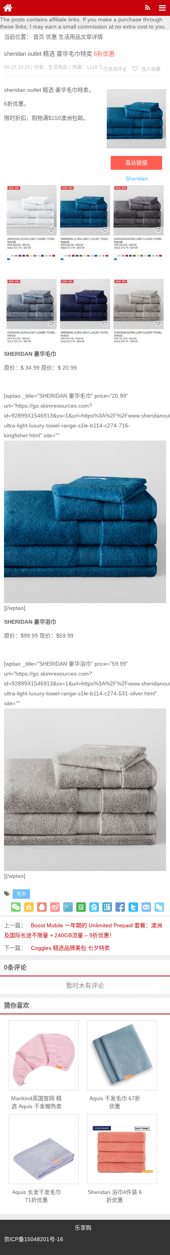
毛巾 (21, 894)
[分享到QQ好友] (42, 907)
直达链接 (136, 162)
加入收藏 (150, 69)
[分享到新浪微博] (55, 907)
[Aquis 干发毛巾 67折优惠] (122, 1055)
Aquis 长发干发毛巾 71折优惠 (36, 1196)
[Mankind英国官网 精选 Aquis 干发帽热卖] (43, 1055)
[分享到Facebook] (120, 907)
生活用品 (70, 37)
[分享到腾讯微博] (68, 907)
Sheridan (136, 178)
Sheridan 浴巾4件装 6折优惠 (115, 1196)
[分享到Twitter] (133, 907)
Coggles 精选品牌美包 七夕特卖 (70, 948)
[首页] (8, 8)
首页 (38, 37)
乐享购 (83, 1228)
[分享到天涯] (107, 907)
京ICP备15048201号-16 (33, 1239)
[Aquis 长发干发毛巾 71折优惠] (43, 1149)
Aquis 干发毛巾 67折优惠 (114, 1102)
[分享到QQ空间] (29, 907)
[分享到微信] (16, 907)
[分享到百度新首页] (94, 907)
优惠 (51, 37)
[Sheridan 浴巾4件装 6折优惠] (122, 1149)
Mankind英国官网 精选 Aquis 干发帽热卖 (36, 1102)
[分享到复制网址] (159, 907)
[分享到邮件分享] (146, 907)
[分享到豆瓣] (81, 907)
